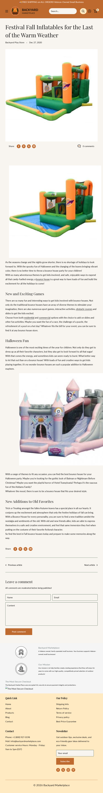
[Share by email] (34, 146)
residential (29, 317)
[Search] (83, 11)
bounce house (43, 279)
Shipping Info (62, 704)
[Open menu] (6, 11)
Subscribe (65, 761)
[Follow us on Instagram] (68, 770)
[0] (95, 11)
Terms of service (63, 712)
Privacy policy (62, 717)
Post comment (19, 631)
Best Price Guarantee (66, 721)
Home (8, 704)
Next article (89, 565)
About (8, 708)
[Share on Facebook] (19, 146)
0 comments (88, 146)
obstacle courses (84, 309)
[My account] (89, 11)
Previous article (15, 565)
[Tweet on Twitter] (29, 146)
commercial (44, 317)
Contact (9, 721)
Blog (7, 717)
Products (9, 712)
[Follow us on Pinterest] (73, 770)
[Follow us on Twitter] (63, 770)
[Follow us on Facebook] (58, 770)
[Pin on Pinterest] (24, 146)
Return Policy (62, 708)
